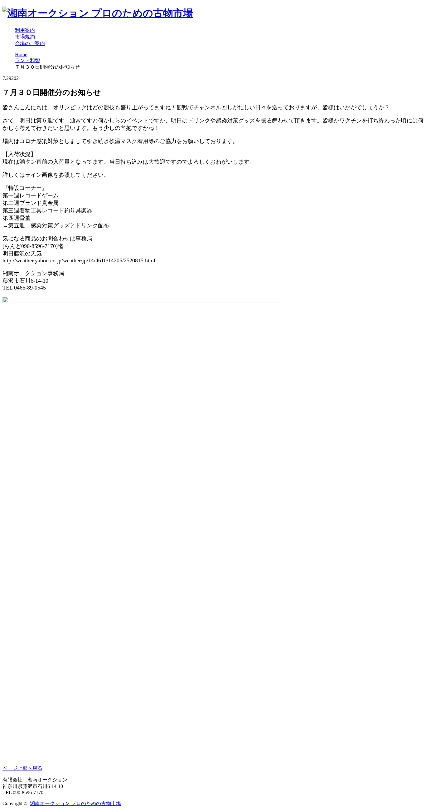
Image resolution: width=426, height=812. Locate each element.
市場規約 (25, 36)
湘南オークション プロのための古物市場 (75, 803)
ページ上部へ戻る (22, 768)
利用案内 (25, 30)
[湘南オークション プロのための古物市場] (97, 13)
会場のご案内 (30, 43)
